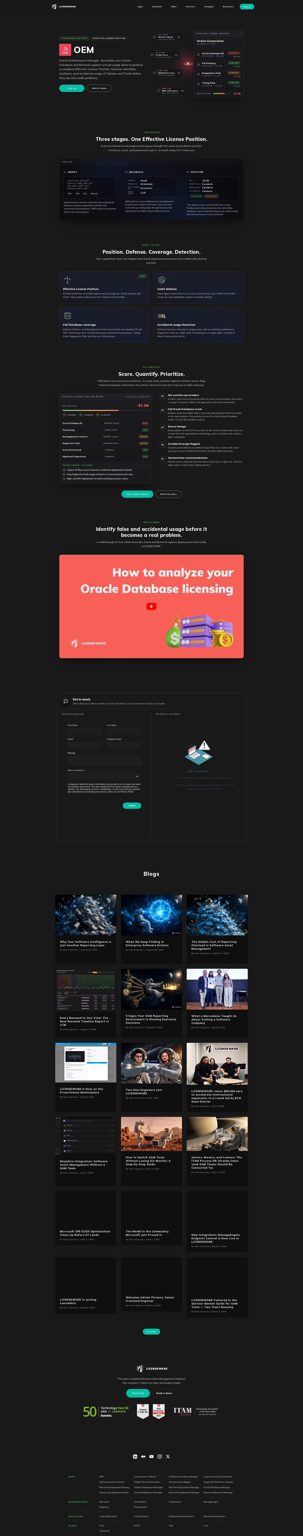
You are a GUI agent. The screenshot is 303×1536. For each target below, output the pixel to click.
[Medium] (143, 1473)
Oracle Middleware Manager (148, 1509)
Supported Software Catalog (218, 1498)
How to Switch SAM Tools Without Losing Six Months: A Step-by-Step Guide (148, 1161)
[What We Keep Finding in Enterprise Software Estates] (151, 914)
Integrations (78, 1518)
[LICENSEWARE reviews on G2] (151, 1428)
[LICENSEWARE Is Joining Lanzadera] (85, 1282)
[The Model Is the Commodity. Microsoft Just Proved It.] (151, 1207)
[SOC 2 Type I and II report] (151, 1453)
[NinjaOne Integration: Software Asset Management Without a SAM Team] (85, 1135)
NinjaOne (104, 1523)
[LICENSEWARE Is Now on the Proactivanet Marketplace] (85, 1062)
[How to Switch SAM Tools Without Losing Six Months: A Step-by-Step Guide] (151, 1133)
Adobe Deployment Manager (148, 1504)
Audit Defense (141, 1533)
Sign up (72, 88)
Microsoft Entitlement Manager (184, 1509)
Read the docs (168, 494)
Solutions (75, 1533)
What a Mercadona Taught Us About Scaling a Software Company (214, 1019)
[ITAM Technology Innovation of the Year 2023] (196, 1428)
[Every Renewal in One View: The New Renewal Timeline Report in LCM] (85, 989)
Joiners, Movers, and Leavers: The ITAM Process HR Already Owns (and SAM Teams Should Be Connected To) (216, 1162)
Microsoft (104, 1518)
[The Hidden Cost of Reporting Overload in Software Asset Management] (217, 914)
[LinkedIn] (135, 1473)
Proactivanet (140, 1523)
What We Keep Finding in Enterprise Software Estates (147, 943)
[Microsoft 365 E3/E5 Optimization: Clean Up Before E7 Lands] (85, 1207)
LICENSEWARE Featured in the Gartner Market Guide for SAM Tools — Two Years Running (214, 1311)
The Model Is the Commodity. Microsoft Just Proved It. (147, 1233)
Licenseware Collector (145, 1493)
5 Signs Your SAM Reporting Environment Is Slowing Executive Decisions (151, 1019)
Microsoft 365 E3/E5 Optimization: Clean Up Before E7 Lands (85, 1233)
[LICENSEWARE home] (151, 1385)
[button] (166, 37)
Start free (138, 1410)
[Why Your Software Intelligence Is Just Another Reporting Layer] (85, 914)
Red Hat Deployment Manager (184, 1504)
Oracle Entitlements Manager (218, 1509)
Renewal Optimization (215, 1533)
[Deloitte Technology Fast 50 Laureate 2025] (106, 1428)
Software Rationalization (181, 1533)
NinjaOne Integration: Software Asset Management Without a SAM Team (84, 1165)
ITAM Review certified (74, 38)
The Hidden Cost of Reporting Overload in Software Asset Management (214, 945)
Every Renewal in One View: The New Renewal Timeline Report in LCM (84, 1021)
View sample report (137, 494)
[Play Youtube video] (151, 606)
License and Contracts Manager (219, 1493)
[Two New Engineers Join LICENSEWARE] (151, 1062)
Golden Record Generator (147, 1498)
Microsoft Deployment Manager (114, 1504)
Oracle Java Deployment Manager (114, 1509)
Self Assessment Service (111, 1498)
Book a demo (164, 1410)
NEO (101, 1493)
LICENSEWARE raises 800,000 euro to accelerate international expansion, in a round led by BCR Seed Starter (217, 1096)
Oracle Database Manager (217, 1504)
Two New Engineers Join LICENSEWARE (144, 1091)
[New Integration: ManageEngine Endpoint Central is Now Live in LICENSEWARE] (217, 1209)
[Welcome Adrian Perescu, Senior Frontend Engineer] (151, 1281)
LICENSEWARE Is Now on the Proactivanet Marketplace (81, 1090)
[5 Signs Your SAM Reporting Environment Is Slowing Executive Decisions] (151, 988)
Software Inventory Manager (183, 1493)
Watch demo (99, 88)
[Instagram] (159, 1473)
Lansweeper (175, 1518)
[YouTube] (151, 1473)
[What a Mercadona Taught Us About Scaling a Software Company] (217, 988)
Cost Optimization (108, 1533)
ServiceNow (140, 1518)
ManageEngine (211, 1518)
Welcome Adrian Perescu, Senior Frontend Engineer (150, 1307)
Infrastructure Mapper (180, 1498)
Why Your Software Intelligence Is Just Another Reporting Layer (85, 943)
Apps (71, 1493)
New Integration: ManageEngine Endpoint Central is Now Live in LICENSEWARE (215, 1238)
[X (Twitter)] (168, 1473)
